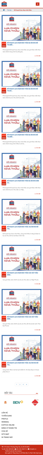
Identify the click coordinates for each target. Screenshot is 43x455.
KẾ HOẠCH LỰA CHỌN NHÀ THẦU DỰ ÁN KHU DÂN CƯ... (23, 182)
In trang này (7, 437)
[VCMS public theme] (4, 4)
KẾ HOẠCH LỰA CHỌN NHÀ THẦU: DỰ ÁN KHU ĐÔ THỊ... (22, 228)
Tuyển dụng (7, 416)
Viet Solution (18, 451)
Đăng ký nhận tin (9, 428)
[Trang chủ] (4, 10)
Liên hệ (5, 413)
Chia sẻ (5, 431)
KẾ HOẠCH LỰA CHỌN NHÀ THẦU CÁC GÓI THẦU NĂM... (22, 274)
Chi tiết (38, 56)
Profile (5, 419)
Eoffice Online (8, 425)
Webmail (5, 422)
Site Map (5, 434)
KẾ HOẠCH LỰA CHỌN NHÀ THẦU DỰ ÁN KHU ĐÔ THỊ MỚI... (22, 44)
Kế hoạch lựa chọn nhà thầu (23, 10)
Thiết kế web (8, 451)
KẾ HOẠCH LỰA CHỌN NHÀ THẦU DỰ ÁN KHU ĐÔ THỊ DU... (22, 90)
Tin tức (9, 10)
